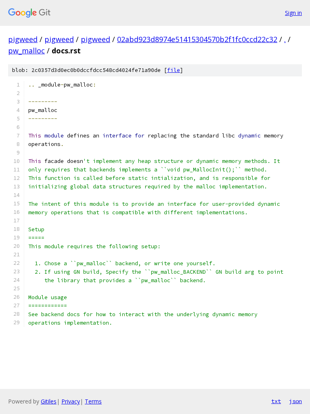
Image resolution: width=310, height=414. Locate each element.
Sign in (293, 13)
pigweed (23, 39)
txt (276, 401)
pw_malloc (26, 50)
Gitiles (49, 401)
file (173, 70)
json (295, 401)
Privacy (70, 401)
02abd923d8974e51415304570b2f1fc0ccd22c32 (197, 39)
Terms (93, 401)
